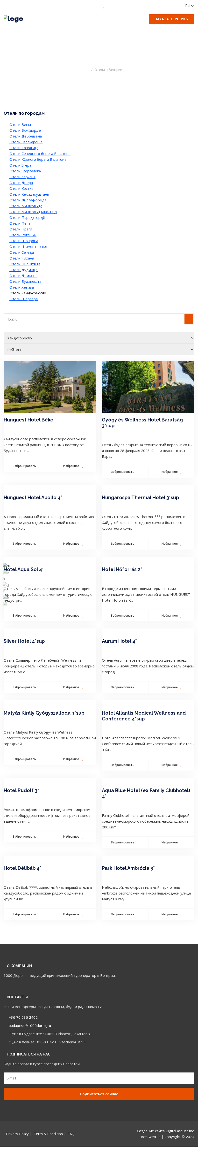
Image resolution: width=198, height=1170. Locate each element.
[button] (99, 31)
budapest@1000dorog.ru (29, 1025)
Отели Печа (19, 223)
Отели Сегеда (21, 252)
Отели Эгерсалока (25, 170)
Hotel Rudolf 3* (21, 790)
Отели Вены (20, 124)
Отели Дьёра (21, 182)
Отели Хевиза (21, 287)
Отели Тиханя (21, 258)
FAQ (71, 1133)
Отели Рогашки (22, 234)
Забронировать (25, 466)
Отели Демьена (23, 275)
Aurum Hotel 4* (119, 641)
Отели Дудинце (23, 269)
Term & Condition (48, 1133)
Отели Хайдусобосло (27, 293)
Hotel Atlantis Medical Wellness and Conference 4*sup (144, 716)
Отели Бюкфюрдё (25, 130)
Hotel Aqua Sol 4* (24, 569)
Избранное (71, 466)
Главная (82, 69)
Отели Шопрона (23, 240)
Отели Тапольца (23, 147)
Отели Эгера (20, 165)
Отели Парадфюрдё (27, 217)
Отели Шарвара (23, 298)
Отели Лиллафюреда (27, 200)
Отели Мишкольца (25, 205)
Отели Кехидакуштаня (29, 194)
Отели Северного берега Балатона (40, 153)
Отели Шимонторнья (28, 246)
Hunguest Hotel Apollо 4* (33, 497)
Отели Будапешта (25, 281)
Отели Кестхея (22, 188)
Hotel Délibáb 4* (22, 868)
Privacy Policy (17, 1133)
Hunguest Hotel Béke (28, 420)
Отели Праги (20, 229)
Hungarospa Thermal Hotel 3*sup (140, 497)
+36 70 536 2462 (23, 1017)
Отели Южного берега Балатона (37, 159)
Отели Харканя (22, 176)
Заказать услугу (172, 18)
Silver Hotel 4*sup (24, 641)
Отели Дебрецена (25, 136)
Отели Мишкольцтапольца (33, 211)
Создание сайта (151, 1130)
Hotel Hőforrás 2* (122, 569)
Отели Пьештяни (24, 263)
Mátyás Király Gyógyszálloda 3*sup (44, 713)
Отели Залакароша (25, 141)
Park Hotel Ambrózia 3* (128, 868)
